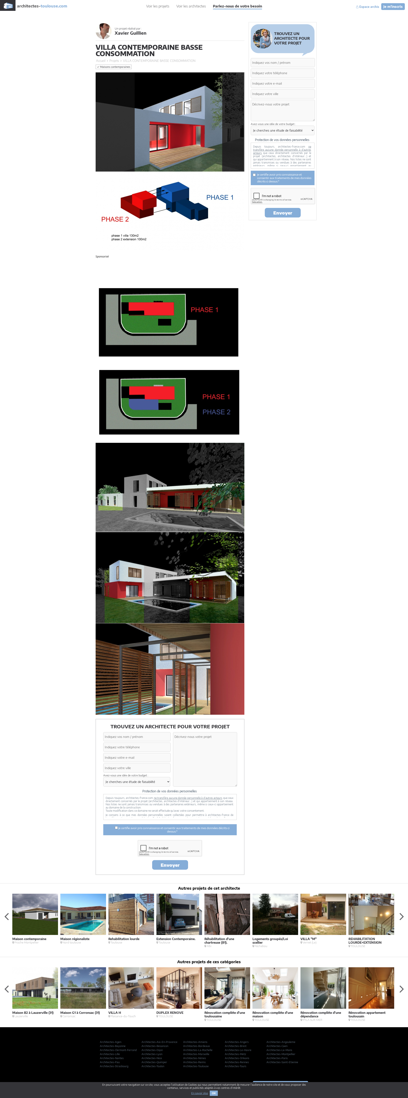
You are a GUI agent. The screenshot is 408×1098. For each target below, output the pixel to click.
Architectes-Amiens (195, 1042)
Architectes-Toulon (153, 1066)
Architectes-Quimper (154, 1062)
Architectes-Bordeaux (196, 1046)
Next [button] (402, 916)
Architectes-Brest (235, 1046)
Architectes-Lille (110, 1054)
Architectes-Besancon (155, 1046)
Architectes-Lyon (152, 1054)
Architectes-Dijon (152, 1050)
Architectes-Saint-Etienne (282, 1062)
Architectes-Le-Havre (238, 1050)
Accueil (100, 60)
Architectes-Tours (235, 1066)
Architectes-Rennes (237, 1062)
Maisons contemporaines (114, 66)
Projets (114, 60)
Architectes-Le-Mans (279, 1050)
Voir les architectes (191, 6)
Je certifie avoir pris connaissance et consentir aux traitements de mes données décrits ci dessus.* (174, 829)
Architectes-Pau (110, 1062)
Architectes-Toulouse (196, 1066)
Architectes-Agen (110, 1042)
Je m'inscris (393, 6)
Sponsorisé (102, 256)
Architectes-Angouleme (280, 1042)
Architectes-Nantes (112, 1058)
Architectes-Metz (235, 1054)
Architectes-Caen (277, 1046)
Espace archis (368, 7)
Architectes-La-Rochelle (197, 1050)
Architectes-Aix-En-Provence (159, 1042)
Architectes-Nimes (194, 1058)
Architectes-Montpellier (280, 1054)
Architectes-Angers (237, 1042)
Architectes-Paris (277, 1058)
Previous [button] (6, 916)
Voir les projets (157, 6)
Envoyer (170, 865)
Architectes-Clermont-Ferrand (118, 1050)
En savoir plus (199, 1093)
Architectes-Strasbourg (114, 1066)
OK (214, 1093)
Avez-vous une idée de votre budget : (125, 775)
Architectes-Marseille (196, 1054)
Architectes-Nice (152, 1058)
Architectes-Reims (194, 1062)
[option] (36, 919)
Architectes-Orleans (237, 1058)
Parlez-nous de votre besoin (237, 6)
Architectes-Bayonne (113, 1046)
